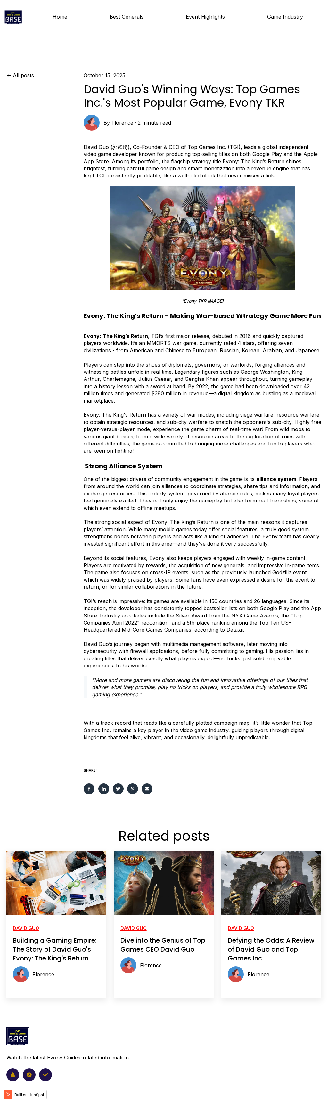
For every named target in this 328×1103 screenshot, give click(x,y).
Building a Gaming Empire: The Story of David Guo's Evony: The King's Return (54, 949)
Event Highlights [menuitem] (205, 16)
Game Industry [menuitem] (285, 16)
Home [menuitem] (60, 16)
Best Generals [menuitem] (127, 16)
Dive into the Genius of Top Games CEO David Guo (162, 945)
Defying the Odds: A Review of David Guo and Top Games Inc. (271, 949)
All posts (23, 75)
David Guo (26, 928)
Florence (122, 122)
